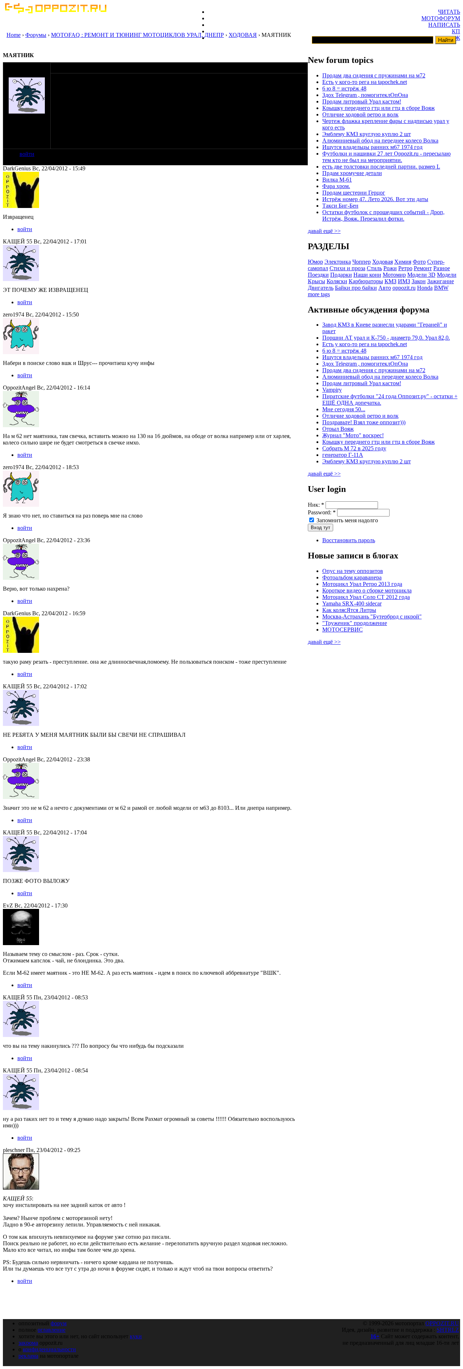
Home (14, 35)
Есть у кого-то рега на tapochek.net (364, 82)
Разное (441, 268)
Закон (419, 281)
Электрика (337, 262)
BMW (441, 288)
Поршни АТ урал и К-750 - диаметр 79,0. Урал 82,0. (386, 338)
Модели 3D (421, 275)
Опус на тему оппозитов (352, 571)
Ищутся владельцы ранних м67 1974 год (372, 147)
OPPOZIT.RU (442, 1323)
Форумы (35, 35)
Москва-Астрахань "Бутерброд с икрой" (372, 616)
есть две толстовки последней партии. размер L (381, 166)
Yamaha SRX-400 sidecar (352, 603)
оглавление (51, 1330)
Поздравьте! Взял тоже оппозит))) (363, 422)
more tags (319, 294)
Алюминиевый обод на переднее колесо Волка (380, 140)
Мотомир (394, 275)
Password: (322, 512)
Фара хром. (336, 186)
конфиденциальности (49, 1349)
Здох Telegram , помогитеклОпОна (365, 95)
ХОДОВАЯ (243, 35)
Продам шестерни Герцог (353, 193)
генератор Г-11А (342, 455)
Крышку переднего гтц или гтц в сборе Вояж (378, 108)
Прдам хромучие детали (352, 173)
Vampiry (332, 390)
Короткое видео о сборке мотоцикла (367, 590)
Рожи (390, 268)
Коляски (337, 281)
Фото (419, 262)
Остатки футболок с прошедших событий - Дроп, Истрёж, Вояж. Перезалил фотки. (383, 215)
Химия (402, 262)
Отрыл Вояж (338, 429)
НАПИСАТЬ (444, 25)
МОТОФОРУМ (440, 18)
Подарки (341, 275)
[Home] (55, 11)
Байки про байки (356, 288)
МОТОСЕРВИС (342, 629)
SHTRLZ (448, 1330)
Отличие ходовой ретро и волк (360, 114)
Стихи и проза (347, 268)
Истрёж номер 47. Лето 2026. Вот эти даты (375, 199)
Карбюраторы (366, 281)
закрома (28, 1343)
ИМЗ (404, 281)
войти (27, 154)
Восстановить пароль (348, 540)
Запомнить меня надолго (346, 520)
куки (136, 1336)
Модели (446, 275)
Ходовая (382, 262)
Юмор (315, 262)
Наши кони (367, 275)
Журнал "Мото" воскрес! (353, 435)
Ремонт (423, 268)
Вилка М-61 (337, 180)
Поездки (318, 275)
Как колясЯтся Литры (349, 610)
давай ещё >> (324, 231)
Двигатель (321, 288)
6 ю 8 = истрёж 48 (344, 88)
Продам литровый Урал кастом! (361, 101)
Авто (384, 288)
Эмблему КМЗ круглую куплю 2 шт (366, 134)
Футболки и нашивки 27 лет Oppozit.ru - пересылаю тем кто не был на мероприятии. (386, 156)
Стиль (374, 268)
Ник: (316, 505)
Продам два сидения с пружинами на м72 (373, 75)
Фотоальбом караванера (352, 577)
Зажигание (440, 281)
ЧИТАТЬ (449, 12)
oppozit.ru (404, 288)
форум (59, 1323)
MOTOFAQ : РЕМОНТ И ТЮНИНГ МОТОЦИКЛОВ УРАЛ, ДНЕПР (137, 35)
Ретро (405, 268)
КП (456, 31)
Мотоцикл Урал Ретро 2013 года (362, 584)
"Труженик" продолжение (354, 623)
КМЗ (390, 281)
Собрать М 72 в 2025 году (354, 448)
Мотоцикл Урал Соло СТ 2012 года (366, 597)
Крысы (316, 281)
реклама (28, 1356)
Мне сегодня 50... (343, 409)
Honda (425, 288)
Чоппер (361, 262)
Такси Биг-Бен (340, 206)
